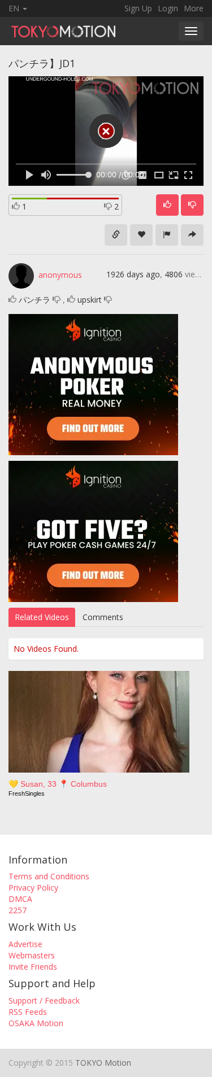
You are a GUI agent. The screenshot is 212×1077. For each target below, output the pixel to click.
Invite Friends (32, 966)
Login (168, 8)
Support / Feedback (44, 1000)
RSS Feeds (27, 1011)
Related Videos (42, 617)
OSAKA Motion (35, 1023)
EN (14, 8)
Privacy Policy (33, 887)
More (194, 8)
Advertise (25, 944)
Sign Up (138, 8)
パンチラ (34, 299)
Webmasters (31, 955)
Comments (103, 617)
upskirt (89, 299)
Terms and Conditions (48, 876)
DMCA (20, 898)
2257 (17, 910)
